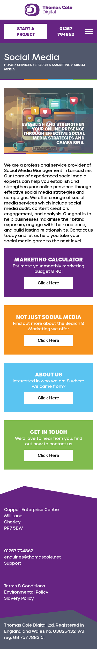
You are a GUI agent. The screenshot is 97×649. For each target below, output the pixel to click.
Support (12, 563)
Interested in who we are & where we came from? (48, 380)
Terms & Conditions (24, 586)
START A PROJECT (26, 31)
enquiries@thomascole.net (32, 557)
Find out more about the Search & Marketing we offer (48, 323)
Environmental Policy (26, 592)
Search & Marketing (52, 65)
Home (9, 65)
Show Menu (89, 31)
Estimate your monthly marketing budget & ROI (48, 265)
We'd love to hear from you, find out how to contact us (48, 438)
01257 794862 (65, 31)
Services (24, 65)
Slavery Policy (19, 598)
